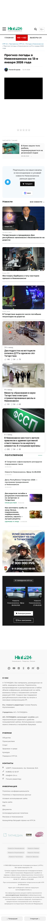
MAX (29, 193)
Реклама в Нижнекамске (12, 817)
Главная (9, 38)
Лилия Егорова (14, 70)
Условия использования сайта (14, 798)
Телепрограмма (24, 613)
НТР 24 (5, 44)
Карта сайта (7, 802)
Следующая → (35, 918)
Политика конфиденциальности (15, 791)
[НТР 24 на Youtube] (14, 668)
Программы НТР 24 (16, 44)
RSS (3, 806)
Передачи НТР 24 (9, 756)
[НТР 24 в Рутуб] (33, 668)
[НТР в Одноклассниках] (23, 668)
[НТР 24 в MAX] (9, 668)
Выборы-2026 (37, 38)
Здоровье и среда (9, 749)
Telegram (29, 184)
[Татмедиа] (13, 835)
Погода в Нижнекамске (35, 44)
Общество (6, 738)
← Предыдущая (12, 918)
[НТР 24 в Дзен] (38, 668)
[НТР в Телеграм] (28, 668)
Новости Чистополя (16, 857)
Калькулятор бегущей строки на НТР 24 (18, 820)
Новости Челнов (33, 852)
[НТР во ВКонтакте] (18, 668)
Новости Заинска (32, 857)
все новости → (37, 202)
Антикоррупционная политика (15, 813)
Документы (7, 809)
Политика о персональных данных (16, 795)
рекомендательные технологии (17, 895)
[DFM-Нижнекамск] (28, 836)
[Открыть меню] (4, 28)
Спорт (4, 745)
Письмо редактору (13, 779)
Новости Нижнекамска (16, 848)
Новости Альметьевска (16, 852)
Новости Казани (33, 848)
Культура (6, 752)
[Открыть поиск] (35, 29)
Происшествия (8, 741)
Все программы (24, 620)
